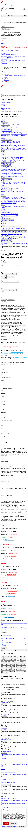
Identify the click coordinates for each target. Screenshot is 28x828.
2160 (2, 672)
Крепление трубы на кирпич (8, 147)
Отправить (3, 38)
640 (24, 656)
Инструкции (18, 60)
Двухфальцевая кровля (6, 129)
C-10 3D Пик (6, 182)
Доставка (12, 60)
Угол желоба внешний (7, 149)
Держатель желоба (12, 142)
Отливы (12, 167)
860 (8, 659)
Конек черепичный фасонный (19, 134)
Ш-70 (2, 188)
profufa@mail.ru (13, 799)
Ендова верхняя (19, 132)
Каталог (3, 53)
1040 (13, 661)
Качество (3, 60)
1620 (25, 666)
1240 (21, 663)
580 (15, 656)
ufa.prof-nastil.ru (5, 714)
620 (21, 656)
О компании (4, 59)
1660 (6, 668)
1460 (2, 666)
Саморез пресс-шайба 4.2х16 (19, 206)
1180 (10, 663)
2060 (13, 671)
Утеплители (4, 210)
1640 (2, 668)
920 (18, 659)
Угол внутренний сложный (11, 174)
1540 (13, 666)
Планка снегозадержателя (16, 136)
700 (8, 658)
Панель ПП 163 (18, 198)
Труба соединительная (19, 148)
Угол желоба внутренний (19, 149)
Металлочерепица (5, 126)
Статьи (24, 60)
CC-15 (2, 183)
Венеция (19, 127)
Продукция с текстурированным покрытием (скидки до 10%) (14, 232)
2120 (21, 671)
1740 (17, 668)
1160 (6, 663)
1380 (17, 664)
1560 (17, 666)
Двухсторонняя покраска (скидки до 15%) (11, 226)
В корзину (3, 277)
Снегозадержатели (5, 212)
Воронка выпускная (6, 141)
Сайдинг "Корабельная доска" (17, 156)
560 (11, 656)
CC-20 (6, 183)
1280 (2, 664)
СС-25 (9, 164)
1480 (6, 666)
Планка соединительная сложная (15, 172)
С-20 (7, 124)
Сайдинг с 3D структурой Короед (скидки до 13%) (13, 237)
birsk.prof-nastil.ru (5, 702)
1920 (17, 669)
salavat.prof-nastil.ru (6, 751)
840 (5, 659)
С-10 (2, 124)
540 (8, 656)
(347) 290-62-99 (5, 799)
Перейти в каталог (5, 102)
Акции (11, 57)
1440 (25, 664)
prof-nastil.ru (4, 728)
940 (21, 659)
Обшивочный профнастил (7, 163)
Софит (2, 151)
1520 (10, 666)
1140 (2, 663)
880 (11, 659)
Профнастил (4, 123)
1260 (24, 663)
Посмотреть (4, 632)
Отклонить (13, 823)
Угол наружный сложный (7, 176)
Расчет (7, 60)
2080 (17, 671)
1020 (9, 661)
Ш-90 (16, 188)
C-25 (20, 182)
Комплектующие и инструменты (12, 56)
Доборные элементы (6, 131)
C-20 (14, 182)
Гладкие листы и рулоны (7, 220)
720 (11, 658)
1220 (17, 663)
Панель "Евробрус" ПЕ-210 (12, 159)
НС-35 (16, 124)
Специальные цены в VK (7, 241)
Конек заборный (5, 191)
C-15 (12, 182)
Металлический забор (6, 179)
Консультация (10, 277)
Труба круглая (9, 148)
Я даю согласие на (11, 35)
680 (5, 658)
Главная (3, 51)
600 (18, 656)
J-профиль (3, 132)
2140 (25, 671)
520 (5, 656)
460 (2, 656)
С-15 (4, 124)
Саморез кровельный (6, 206)
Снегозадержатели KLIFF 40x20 (9, 214)
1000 (5, 661)
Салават (16, 50)
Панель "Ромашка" (6, 197)
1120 (24, 661)
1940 (21, 669)
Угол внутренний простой (20, 175)
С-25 (13, 124)
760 (18, 658)
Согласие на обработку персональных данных (13, 826)
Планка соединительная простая (9, 173)
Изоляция (3, 209)
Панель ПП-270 (15, 160)
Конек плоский (5, 136)
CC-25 (9, 183)
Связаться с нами (5, 692)
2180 (6, 672)
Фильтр (3, 120)
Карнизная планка (5, 134)
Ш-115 (9, 188)
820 (2, 659)
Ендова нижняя (10, 132)
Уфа (2, 50)
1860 (10, 669)
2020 (6, 671)
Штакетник (4, 235)
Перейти (3, 7)
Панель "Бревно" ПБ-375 (7, 198)
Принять (6, 823)
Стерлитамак (10, 50)
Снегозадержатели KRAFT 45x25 (9, 215)
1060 (17, 661)
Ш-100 (5, 188)
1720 (13, 668)
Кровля (3, 54)
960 (24, 659)
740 (15, 658)
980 (2, 661)
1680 (10, 668)
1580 (21, 666)
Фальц (8, 235)
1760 (21, 668)
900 (15, 659)
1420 (21, 664)
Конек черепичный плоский (8, 135)
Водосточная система (6, 139)
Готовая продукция (5, 218)
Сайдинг (3, 154)
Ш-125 (13, 188)
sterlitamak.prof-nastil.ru (7, 739)
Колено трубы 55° (5, 145)
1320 (6, 664)
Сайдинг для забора (6, 229)
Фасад (6, 54)
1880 (13, 669)
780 (21, 658)
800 (24, 658)
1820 (2, 669)
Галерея (8, 61)
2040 (10, 671)
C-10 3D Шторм (16, 183)
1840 (6, 669)
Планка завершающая (20, 167)
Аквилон (3, 167)
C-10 (2, 182)
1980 (2, 671)
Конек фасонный (20, 135)
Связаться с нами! (5, 785)
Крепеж (3, 204)
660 (2, 658)
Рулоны (3, 223)
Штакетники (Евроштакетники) (16, 228)
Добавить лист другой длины (8, 273)
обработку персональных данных (11, 35)
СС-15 (2, 164)
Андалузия (3, 127)
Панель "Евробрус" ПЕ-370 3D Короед (12, 161)
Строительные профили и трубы (8, 217)
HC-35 (23, 182)
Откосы (8, 167)
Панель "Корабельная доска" (19, 201)
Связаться (3, 704)
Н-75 (19, 124)
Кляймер (3, 207)
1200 (13, 663)
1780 (25, 668)
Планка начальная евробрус (8, 169)
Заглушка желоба (12, 144)
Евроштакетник (4, 186)
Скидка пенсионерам (6, 240)
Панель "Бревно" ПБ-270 (7, 157)
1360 (13, 664)
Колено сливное (21, 144)
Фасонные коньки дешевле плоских (9, 238)
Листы (2, 221)
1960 (25, 669)
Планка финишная (14, 192)
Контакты (3, 61)
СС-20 (6, 164)
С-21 (10, 124)
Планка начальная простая (12, 170)
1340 (10, 664)
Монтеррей (14, 127)
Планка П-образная (15, 191)
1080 (20, 661)
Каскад (8, 127)
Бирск (4, 50)
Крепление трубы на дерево (17, 145)
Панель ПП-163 (5, 156)
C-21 (17, 182)
